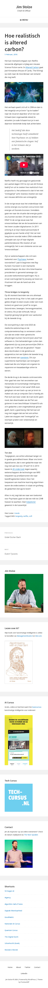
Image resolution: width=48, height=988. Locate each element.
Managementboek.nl (25, 636)
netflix (25, 516)
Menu (25, 20)
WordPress (32, 979)
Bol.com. (38, 636)
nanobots (24, 357)
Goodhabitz (9, 917)
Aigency (8, 897)
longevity (18, 516)
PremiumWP (25, 982)
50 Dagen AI (9, 891)
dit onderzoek (18, 469)
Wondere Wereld (11, 950)
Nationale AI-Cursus (12, 924)
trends (17, 513)
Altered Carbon (32, 67)
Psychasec (22, 259)
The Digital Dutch (11, 937)
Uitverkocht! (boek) (12, 943)
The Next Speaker (31, 835)
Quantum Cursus (11, 930)
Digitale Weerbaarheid (13, 911)
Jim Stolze (24, 7)
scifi (30, 516)
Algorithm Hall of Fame (14, 904)
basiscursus (36, 707)
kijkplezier (31, 502)
